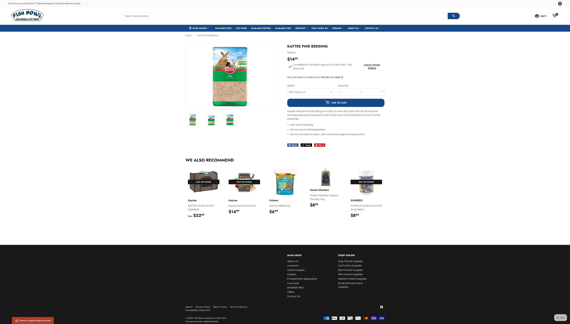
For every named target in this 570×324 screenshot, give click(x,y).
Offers (290, 292)
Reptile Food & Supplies (352, 278)
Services (300, 28)
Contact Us (372, 28)
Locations (293, 265)
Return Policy (220, 307)
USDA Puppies (296, 270)
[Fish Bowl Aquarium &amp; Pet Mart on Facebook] (381, 307)
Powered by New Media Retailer (202, 321)
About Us (353, 28)
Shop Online (199, 28)
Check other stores (372, 66)
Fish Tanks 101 (320, 28)
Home (189, 35)
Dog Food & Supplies (350, 261)
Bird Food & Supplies (350, 270)
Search (189, 307)
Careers (291, 274)
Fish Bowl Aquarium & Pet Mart (209, 318)
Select (291, 85)
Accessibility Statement (198, 310)
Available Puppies (261, 28)
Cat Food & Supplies (350, 265)
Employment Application (302, 278)
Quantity (343, 85)
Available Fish (283, 28)
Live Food (241, 28)
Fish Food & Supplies (350, 274)
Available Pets (223, 28)
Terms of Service (238, 307)
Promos (337, 28)
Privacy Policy (202, 307)
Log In (543, 16)
